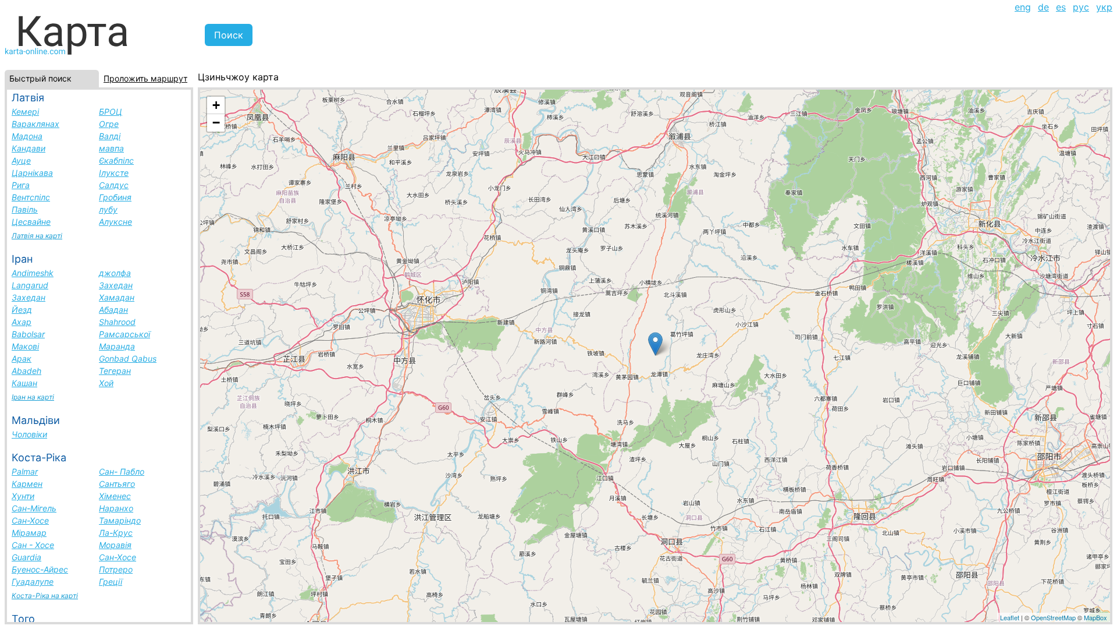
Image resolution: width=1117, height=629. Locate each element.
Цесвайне (31, 222)
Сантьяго (117, 484)
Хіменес (115, 496)
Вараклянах (35, 124)
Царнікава (32, 173)
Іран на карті (33, 397)
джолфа (115, 273)
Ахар (21, 322)
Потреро (116, 569)
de (1043, 7)
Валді (109, 136)
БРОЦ (110, 111)
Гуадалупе (33, 581)
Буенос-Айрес (40, 569)
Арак (21, 358)
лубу (108, 209)
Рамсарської (124, 334)
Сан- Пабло (121, 471)
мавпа (111, 148)
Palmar (25, 471)
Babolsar (28, 334)
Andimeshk (33, 273)
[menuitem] (1023, 7)
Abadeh (26, 371)
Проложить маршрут (145, 78)
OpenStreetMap (1053, 617)
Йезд (22, 309)
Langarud (30, 285)
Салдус (114, 185)
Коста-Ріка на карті (45, 595)
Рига (21, 185)
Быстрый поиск (40, 78)
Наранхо (116, 508)
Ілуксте (114, 173)
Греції (110, 581)
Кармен (27, 484)
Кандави (28, 148)
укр (1104, 7)
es (1061, 7)
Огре (109, 124)
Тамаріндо (120, 520)
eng (1023, 7)
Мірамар (29, 533)
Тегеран (115, 371)
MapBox (1095, 617)
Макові (25, 346)
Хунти (23, 496)
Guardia (26, 557)
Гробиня (115, 197)
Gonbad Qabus (127, 358)
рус (1081, 7)
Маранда (117, 346)
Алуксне (115, 222)
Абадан (113, 309)
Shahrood (117, 322)
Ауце (21, 160)
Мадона (27, 136)
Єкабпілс (116, 160)
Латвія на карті (37, 235)
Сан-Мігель (34, 508)
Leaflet (1009, 617)
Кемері (25, 111)
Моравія (115, 545)
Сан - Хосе (33, 545)
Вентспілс (31, 197)
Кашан (24, 383)
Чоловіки (29, 434)
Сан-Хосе (30, 520)
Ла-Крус (116, 533)
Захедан (116, 285)
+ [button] (216, 105)
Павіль (25, 209)
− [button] (216, 122)
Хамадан (116, 297)
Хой (106, 383)
